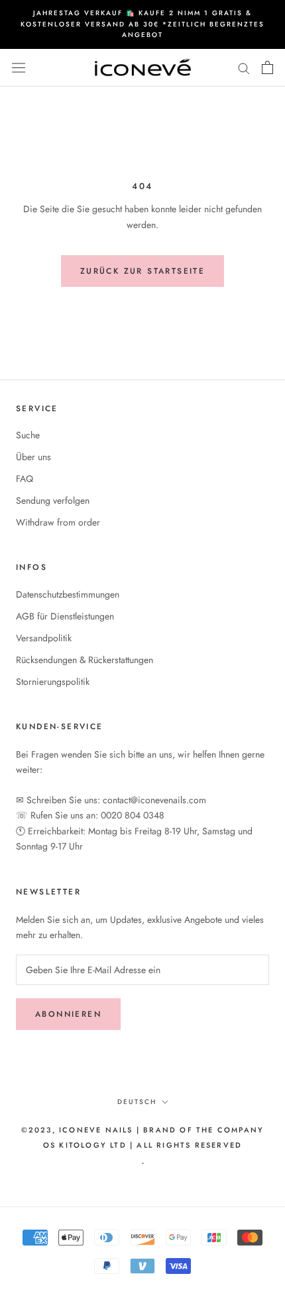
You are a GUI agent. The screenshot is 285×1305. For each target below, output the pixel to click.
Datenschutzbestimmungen (67, 594)
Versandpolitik (44, 638)
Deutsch (136, 1102)
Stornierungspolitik (52, 681)
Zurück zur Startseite (142, 271)
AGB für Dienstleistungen (65, 616)
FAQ (24, 478)
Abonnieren (68, 1014)
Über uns (33, 456)
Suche (28, 435)
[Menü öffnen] (18, 67)
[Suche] (244, 67)
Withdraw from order (58, 522)
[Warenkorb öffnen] (267, 67)
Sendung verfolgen (52, 500)
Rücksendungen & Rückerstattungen (84, 659)
